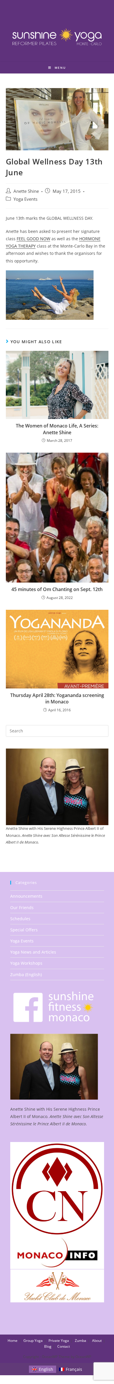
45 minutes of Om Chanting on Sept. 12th (57, 589)
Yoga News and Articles (33, 952)
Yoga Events (25, 199)
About (97, 1340)
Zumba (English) (26, 974)
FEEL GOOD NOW (33, 238)
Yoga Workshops (26, 963)
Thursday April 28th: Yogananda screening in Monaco (57, 698)
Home (13, 1340)
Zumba (80, 1340)
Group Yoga (33, 1340)
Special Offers (24, 930)
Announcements (26, 896)
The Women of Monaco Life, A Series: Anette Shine (57, 429)
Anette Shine (26, 191)
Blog (47, 1346)
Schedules (20, 918)
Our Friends (22, 907)
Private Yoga (59, 1340)
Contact (63, 1346)
